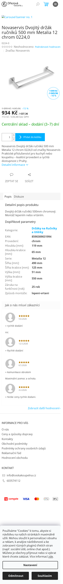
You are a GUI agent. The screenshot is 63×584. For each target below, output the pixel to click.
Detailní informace (13, 165)
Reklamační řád (11, 453)
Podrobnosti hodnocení (48, 46)
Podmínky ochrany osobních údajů (24, 448)
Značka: (18, 50)
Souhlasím (45, 576)
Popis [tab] (8, 196)
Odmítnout (15, 576)
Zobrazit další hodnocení (43, 408)
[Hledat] (37, 4)
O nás (5, 429)
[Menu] (55, 4)
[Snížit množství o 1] (13, 139)
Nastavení (30, 565)
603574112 (13, 481)
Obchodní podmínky (14, 444)
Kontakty (7, 439)
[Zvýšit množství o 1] (13, 135)
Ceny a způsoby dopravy (17, 434)
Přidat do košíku (32, 137)
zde (50, 556)
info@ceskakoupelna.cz (21, 475)
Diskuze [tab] (19, 196)
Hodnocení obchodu (15, 458)
